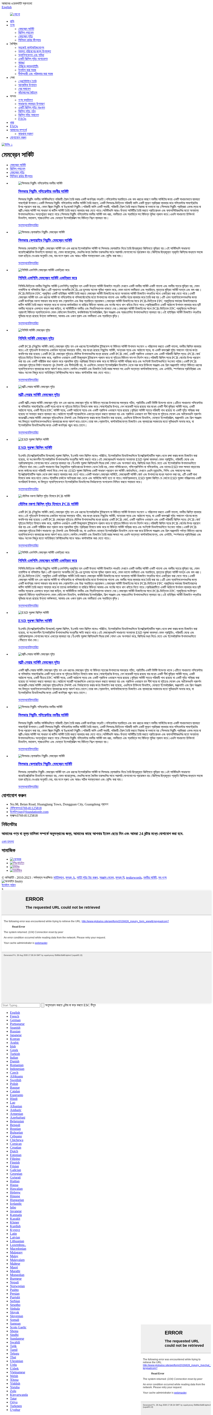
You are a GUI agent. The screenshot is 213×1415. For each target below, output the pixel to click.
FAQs (22, 119)
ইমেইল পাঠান (9, 885)
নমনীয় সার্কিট (150, 877)
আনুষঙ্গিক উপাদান (27, 85)
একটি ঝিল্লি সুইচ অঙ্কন (31, 107)
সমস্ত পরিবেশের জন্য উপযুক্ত (34, 51)
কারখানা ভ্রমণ (25, 133)
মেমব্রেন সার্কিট (26, 29)
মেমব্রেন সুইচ (25, 36)
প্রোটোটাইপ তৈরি (27, 81)
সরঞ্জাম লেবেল (106, 877)
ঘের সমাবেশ (24, 89)
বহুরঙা (21, 62)
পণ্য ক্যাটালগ (25, 100)
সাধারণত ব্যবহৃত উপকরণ (31, 104)
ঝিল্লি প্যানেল (25, 32)
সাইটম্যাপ (58, 877)
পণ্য (12, 25)
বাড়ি (12, 21)
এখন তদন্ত (8, 841)
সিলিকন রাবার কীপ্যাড (29, 40)
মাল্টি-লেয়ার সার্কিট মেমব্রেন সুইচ (39, 395)
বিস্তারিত (33, 225)
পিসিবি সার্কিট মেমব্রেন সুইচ (36, 338)
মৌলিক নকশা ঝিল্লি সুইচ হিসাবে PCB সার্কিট (48, 504)
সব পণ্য (162, 877)
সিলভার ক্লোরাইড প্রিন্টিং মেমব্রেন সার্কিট (45, 240)
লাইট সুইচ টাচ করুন (87, 877)
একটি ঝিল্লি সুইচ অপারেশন (33, 59)
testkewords (134, 877)
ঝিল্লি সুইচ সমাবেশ (28, 115)
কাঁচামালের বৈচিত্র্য (27, 92)
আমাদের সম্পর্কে (18, 130)
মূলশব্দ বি (119, 877)
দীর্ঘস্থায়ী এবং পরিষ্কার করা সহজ (35, 74)
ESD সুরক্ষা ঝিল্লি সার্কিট (35, 447)
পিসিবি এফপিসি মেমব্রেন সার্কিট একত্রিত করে (47, 278)
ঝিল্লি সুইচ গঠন (27, 111)
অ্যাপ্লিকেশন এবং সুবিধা (31, 55)
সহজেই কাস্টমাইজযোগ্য (31, 47)
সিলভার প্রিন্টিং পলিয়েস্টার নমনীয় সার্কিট (43, 191)
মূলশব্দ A (70, 877)
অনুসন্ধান (23, 225)
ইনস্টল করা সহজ (27, 70)
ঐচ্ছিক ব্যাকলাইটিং (28, 66)
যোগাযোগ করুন (18, 137)
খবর (12, 122)
